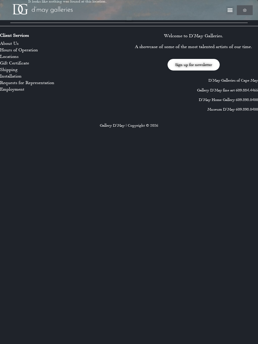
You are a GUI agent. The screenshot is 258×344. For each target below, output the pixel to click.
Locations (9, 56)
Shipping (9, 69)
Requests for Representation (27, 82)
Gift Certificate (14, 63)
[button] (230, 10)
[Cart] (245, 10)
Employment (12, 89)
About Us (9, 43)
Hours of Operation (19, 50)
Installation (11, 76)
